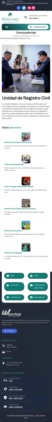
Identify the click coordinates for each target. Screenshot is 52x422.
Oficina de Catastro (13, 231)
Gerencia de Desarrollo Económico (20, 209)
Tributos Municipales (13, 164)
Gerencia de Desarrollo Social (18, 142)
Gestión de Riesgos (13, 253)
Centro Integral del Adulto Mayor (19, 186)
